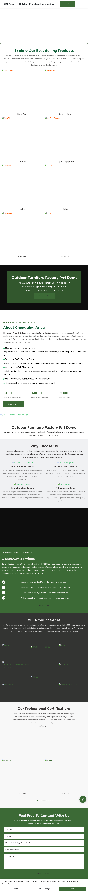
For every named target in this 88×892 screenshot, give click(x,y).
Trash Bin (22, 161)
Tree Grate (65, 256)
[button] (35, 800)
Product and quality (65, 466)
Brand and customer (22, 488)
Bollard (65, 209)
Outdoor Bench (65, 114)
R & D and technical (22, 466)
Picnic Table (22, 114)
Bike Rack (22, 209)
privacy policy (7, 884)
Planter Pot (22, 256)
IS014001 (22, 794)
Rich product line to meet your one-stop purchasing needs (46, 598)
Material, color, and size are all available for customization (45, 587)
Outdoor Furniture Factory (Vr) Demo (44, 427)
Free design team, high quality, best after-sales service (44, 592)
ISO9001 (65, 794)
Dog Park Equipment (65, 161)
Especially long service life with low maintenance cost (44, 582)
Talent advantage (65, 488)
